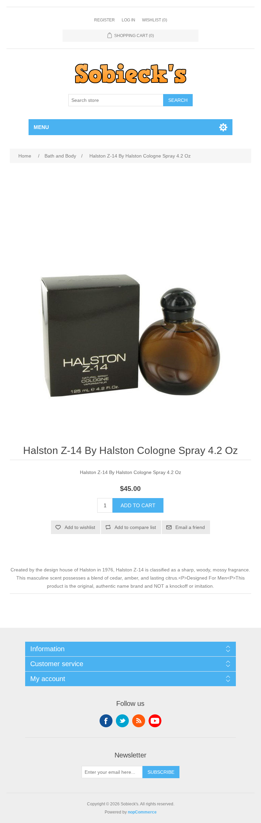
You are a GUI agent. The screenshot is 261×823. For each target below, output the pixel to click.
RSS (138, 720)
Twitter (122, 720)
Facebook (106, 720)
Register (104, 20)
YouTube (155, 720)
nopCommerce (142, 812)
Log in (128, 20)
